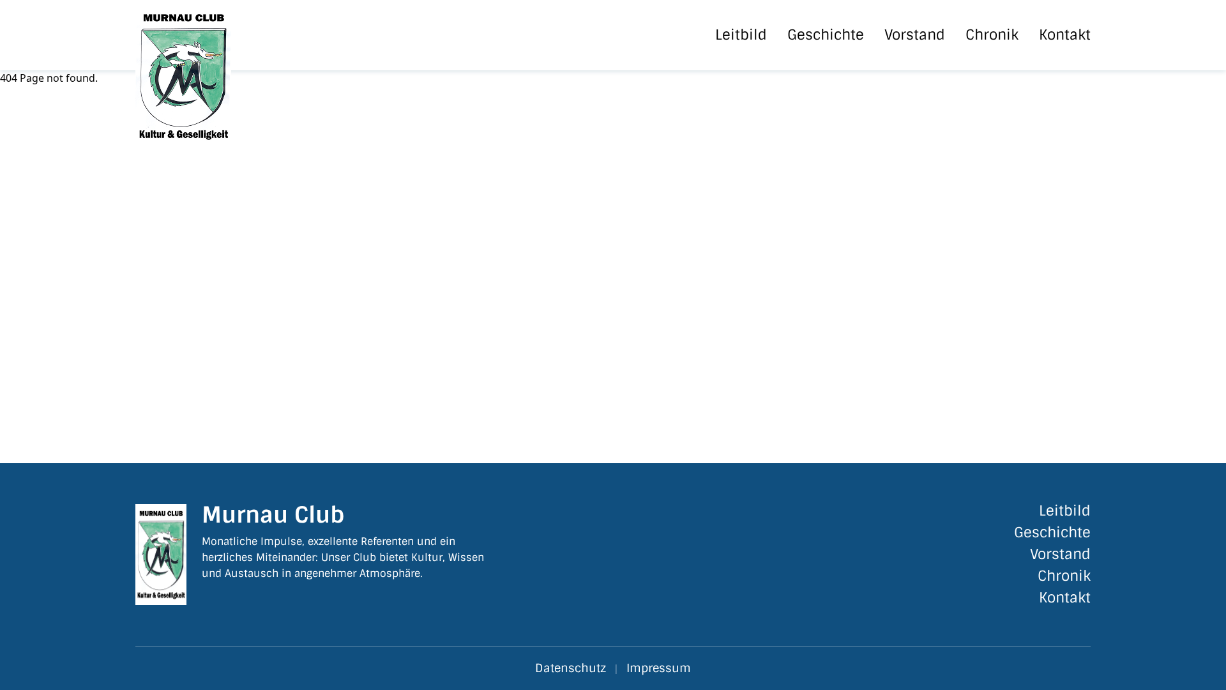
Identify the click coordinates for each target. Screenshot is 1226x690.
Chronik (991, 35)
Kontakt (1065, 35)
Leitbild (741, 35)
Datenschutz (570, 668)
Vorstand (914, 35)
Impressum (658, 668)
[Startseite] (206, 35)
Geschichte (825, 35)
